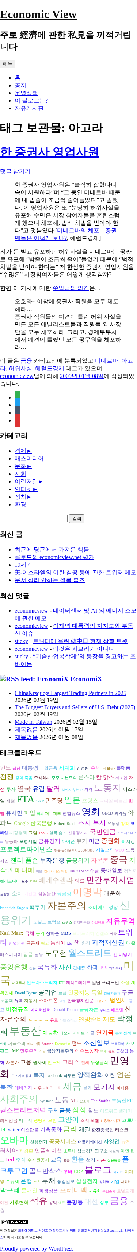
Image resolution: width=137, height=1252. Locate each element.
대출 (131, 943)
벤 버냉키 (122, 954)
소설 (125, 982)
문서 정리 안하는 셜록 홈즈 (50, 580)
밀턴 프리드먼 (105, 982)
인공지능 (79, 992)
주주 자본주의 (64, 778)
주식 (21, 1160)
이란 (110, 1075)
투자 (11, 789)
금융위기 (78, 860)
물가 (87, 1088)
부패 (103, 1051)
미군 (94, 841)
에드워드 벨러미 (116, 1111)
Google (21, 823)
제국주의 (17, 1043)
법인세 (118, 1000)
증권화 (110, 840)
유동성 (113, 824)
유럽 (39, 788)
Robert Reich (65, 823)
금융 (26, 361)
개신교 (30, 894)
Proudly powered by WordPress (36, 1248)
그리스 (71, 1061)
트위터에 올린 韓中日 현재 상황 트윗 (80, 641)
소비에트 (97, 907)
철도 (93, 1110)
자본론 (100, 860)
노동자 (107, 788)
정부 (104, 1202)
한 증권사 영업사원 (49, 151)
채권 (84, 1129)
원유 (38, 954)
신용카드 (101, 1001)
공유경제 (49, 841)
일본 (72, 799)
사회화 (126, 1182)
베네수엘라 (55, 880)
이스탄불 (29, 1130)
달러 (53, 788)
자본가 (12, 1062)
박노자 (114, 1151)
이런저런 (26, 481)
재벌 (10, 801)
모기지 (104, 1087)
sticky (21, 641)
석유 (38, 1201)
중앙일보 (66, 1181)
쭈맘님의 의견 (71, 288)
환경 (20, 504)
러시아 (9, 1150)
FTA (25, 799)
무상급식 (99, 1062)
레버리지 (23, 1088)
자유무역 (120, 921)
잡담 (16, 768)
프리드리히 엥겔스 (90, 933)
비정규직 (17, 1009)
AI (72, 1100)
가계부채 (115, 968)
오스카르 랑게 (21, 1076)
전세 (85, 1063)
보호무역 (117, 1044)
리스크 (121, 1129)
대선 (91, 1201)
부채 (49, 1180)
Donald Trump (65, 1010)
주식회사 (42, 778)
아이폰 (68, 841)
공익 (53, 1203)
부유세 (12, 1181)
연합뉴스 (71, 813)
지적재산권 (108, 942)
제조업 (121, 778)
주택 (95, 768)
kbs (69, 943)
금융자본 (88, 1009)
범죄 (40, 814)
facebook (54, 1075)
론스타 (86, 777)
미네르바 (106, 361)
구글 (127, 992)
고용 (25, 1062)
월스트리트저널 (23, 1110)
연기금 (105, 1032)
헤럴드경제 (49, 368)
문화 (20, 466)
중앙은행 (14, 967)
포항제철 (28, 841)
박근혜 (10, 1190)
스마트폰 (48, 1000)
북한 (6, 1087)
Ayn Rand (46, 1101)
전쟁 (7, 777)
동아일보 (111, 870)
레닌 (42, 1051)
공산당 (122, 1051)
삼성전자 (87, 1181)
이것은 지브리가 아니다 (83, 649)
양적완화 (90, 1074)
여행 (62, 1001)
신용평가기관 (110, 1121)
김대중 (79, 968)
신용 (32, 968)
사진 (65, 967)
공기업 (47, 992)
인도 (5, 768)
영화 (90, 811)
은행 (26, 1180)
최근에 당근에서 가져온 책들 (52, 549)
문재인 (29, 1190)
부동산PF (122, 1100)
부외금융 (48, 768)
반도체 (54, 1062)
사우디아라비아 (48, 1088)
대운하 (112, 893)
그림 (32, 832)
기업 (115, 1181)
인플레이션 (48, 1150)
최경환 (26, 1150)
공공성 (64, 893)
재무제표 (53, 814)
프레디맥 (73, 1190)
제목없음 (26, 729)
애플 (94, 871)
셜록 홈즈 (57, 833)
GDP (78, 1171)
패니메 (24, 870)
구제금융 (59, 1110)
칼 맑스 (105, 777)
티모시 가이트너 (74, 1033)
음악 (40, 933)
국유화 (47, 967)
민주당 (54, 800)
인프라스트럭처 (42, 982)
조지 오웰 (89, 1120)
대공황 (50, 1033)
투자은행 (52, 860)
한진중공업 (103, 1130)
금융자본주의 (60, 1050)
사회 (20, 474)
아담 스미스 (68, 1020)
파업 (29, 812)
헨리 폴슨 (24, 860)
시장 (130, 841)
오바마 (14, 1140)
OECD (107, 814)
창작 (125, 824)
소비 (17, 893)
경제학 (130, 870)
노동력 (6, 1000)
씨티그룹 (33, 1044)
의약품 (120, 814)
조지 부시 (92, 822)
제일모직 (105, 850)
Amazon (47, 1044)
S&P (40, 801)
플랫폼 (123, 768)
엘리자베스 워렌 (56, 871)
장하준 (52, 933)
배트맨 (117, 1010)
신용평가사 (78, 833)
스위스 (67, 922)
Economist (62, 1044)
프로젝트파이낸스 (26, 849)
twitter (13, 1129)
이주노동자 (87, 1050)
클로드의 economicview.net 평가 (54, 557)
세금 (72, 1086)
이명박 (87, 891)
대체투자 (18, 983)
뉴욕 (19, 1001)
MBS (66, 933)
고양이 (68, 1119)
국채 (29, 933)
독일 (96, 992)
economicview (17, 376)
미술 (39, 871)
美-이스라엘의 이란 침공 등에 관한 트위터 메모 (75, 572)
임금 (28, 954)
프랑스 (90, 801)
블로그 (98, 1170)
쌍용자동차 (112, 993)
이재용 (123, 1088)
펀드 (77, 1043)
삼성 (79, 1110)
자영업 (111, 1141)
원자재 (39, 1062)
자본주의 (67, 905)
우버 (68, 1171)
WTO (119, 850)
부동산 (25, 1031)
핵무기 (37, 907)
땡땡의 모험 (45, 1120)
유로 (54, 1020)
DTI (62, 983)
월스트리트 (90, 953)
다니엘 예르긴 (113, 801)
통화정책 (123, 1033)
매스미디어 (29, 458)
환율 (77, 1159)
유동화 (11, 841)
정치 (20, 497)
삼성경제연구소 (92, 1151)
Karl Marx (11, 933)
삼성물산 (47, 893)
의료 (80, 881)
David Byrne (26, 993)
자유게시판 (29, 108)
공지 (20, 85)
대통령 (30, 768)
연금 (66, 1160)
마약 (113, 934)
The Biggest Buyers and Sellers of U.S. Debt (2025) (75, 707)
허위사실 (20, 368)
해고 (45, 943)
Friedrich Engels (14, 908)
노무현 (55, 953)
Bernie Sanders (38, 1020)
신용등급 (114, 1160)
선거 (90, 1160)
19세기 (23, 565)
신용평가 (38, 1142)
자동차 (30, 1000)
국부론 (70, 1076)
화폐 (93, 967)
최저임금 (9, 1120)
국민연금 (103, 832)
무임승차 (108, 1191)
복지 (39, 1075)
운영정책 (26, 93)
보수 (25, 881)
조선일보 (96, 1042)
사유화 (95, 1191)
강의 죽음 (24, 778)
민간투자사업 (110, 879)
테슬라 (109, 768)
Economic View (38, 14)
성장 (113, 907)
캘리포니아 (10, 881)
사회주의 (19, 1099)
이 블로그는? (31, 100)
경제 (20, 451)
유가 (81, 841)
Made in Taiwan (33, 722)
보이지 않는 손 (72, 790)
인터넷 (23, 489)
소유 (37, 1182)
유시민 (14, 813)
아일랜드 (97, 922)
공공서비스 (62, 1141)
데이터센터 (41, 1010)
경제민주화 (81, 922)
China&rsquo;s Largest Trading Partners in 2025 (70, 693)
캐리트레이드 (78, 983)
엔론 (61, 1203)
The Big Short (79, 871)
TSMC (43, 833)
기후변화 (18, 1202)
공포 (111, 1051)
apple (101, 1160)
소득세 (70, 1151)
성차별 (104, 1182)
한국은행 (41, 823)
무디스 (105, 1010)
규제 (126, 1141)
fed (10, 1159)
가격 (88, 790)
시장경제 (18, 832)
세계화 (67, 768)
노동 (62, 1100)
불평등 (74, 1202)
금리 (70, 1129)
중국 (119, 859)
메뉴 (7, 64)
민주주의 (29, 1051)
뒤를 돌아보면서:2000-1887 (74, 850)
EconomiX (86, 679)
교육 (56, 1159)
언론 (124, 1074)
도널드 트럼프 (47, 922)
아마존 (118, 1172)
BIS (103, 968)
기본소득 (83, 1101)
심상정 (5, 894)
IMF (14, 1050)
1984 (33, 881)
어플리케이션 (90, 1142)
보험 (62, 993)
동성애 (58, 943)
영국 (24, 788)
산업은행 (17, 943)
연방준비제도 (96, 1019)
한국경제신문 (80, 1000)
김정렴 (83, 768)
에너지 (25, 1120)
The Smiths (100, 1101)
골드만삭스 (45, 1171)
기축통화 (51, 1129)
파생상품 (48, 1190)
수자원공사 (38, 1160)
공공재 (32, 943)
